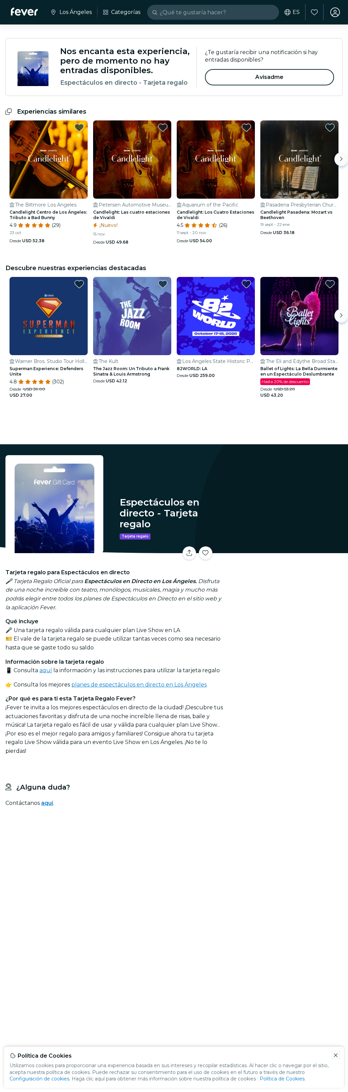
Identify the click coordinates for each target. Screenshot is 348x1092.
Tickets (286, 555)
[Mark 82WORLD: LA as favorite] (246, 284)
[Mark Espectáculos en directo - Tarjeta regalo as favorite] (205, 553)
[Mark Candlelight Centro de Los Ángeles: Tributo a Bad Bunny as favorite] (79, 127)
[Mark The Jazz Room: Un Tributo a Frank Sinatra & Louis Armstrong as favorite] (162, 284)
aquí (45, 670)
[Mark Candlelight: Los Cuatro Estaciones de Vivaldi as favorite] (246, 127)
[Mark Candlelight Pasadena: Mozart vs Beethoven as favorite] (330, 127)
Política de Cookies (282, 1079)
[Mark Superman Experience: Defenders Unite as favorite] (79, 284)
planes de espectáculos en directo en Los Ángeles (139, 684)
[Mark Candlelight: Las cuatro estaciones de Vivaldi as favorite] (162, 127)
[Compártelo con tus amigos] (189, 553)
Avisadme (269, 77)
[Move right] (341, 159)
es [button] (296, 12)
